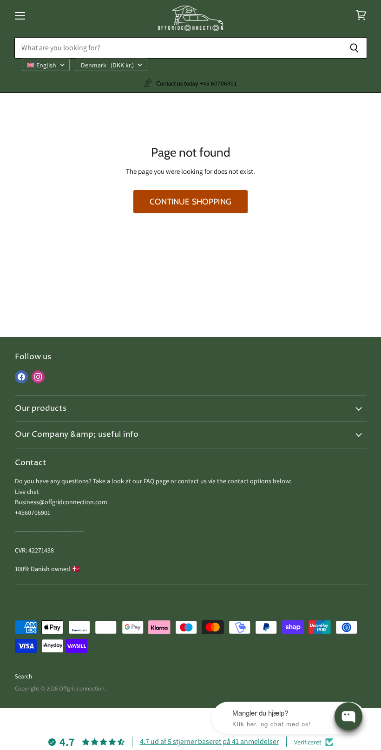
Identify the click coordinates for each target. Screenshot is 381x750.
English (46, 65)
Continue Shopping (190, 201)
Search (23, 676)
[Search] (354, 48)
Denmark (107, 65)
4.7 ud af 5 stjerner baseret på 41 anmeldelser (209, 741)
